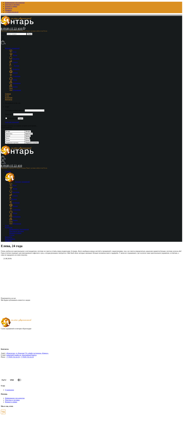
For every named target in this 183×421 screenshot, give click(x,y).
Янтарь (28, 131)
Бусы (27, 138)
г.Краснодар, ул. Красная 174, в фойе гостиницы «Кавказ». (27, 353)
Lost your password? (12, 122)
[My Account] (3, 39)
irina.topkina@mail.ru (29, 355)
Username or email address (14, 110)
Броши (28, 136)
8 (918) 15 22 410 (12, 28)
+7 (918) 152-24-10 (13, 357)
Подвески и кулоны (32, 142)
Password (9, 114)
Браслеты (29, 134)
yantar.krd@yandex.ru (13, 355)
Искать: (3, 34)
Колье (27, 140)
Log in (20, 118)
